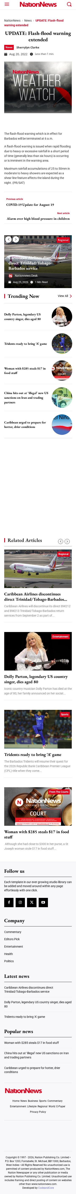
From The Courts (58, 791)
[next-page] (16, 239)
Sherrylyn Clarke (27, 47)
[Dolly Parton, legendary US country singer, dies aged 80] (62, 316)
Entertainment (60, 636)
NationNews (12, 20)
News (28, 20)
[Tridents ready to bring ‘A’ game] (62, 343)
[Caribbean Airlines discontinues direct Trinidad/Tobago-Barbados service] (38, 569)
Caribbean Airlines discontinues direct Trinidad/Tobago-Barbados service (36, 263)
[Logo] (38, 4)
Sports (64, 714)
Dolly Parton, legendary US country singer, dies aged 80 (36, 679)
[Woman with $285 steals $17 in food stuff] (62, 370)
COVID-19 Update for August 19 (30, 205)
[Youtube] (43, 902)
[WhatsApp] (40, 119)
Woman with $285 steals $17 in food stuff (36, 834)
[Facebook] (9, 119)
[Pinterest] (30, 119)
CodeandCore (46, 1187)
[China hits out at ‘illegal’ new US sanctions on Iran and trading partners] (62, 397)
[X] (19, 119)
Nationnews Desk (26, 275)
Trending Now (23, 296)
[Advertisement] (38, 480)
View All (63, 296)
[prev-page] (8, 239)
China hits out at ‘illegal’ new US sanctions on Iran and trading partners (26, 397)
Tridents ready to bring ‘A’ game (25, 344)
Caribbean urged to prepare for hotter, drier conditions (25, 424)
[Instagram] (20, 902)
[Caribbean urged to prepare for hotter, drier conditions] (62, 424)
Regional (63, 240)
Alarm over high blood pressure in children (38, 219)
